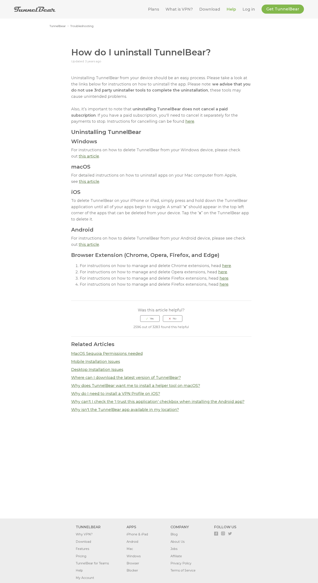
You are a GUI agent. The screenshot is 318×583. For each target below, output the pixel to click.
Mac (130, 549)
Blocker (132, 570)
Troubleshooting (81, 26)
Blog (174, 534)
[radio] (150, 318)
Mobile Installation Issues (95, 361)
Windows (134, 556)
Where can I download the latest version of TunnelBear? (126, 377)
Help (231, 9)
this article (89, 156)
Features (82, 549)
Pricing (81, 556)
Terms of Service (183, 570)
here (189, 121)
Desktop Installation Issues (97, 369)
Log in (249, 9)
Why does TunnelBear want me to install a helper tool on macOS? (135, 385)
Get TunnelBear (282, 9)
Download (209, 9)
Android (132, 542)
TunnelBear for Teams (92, 563)
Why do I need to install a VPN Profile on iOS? (115, 393)
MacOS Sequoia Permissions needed (107, 353)
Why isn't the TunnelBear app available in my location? (125, 409)
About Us (177, 542)
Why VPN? (84, 534)
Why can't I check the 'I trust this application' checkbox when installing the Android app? (157, 401)
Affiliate (176, 556)
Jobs (173, 549)
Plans (153, 9)
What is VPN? (179, 9)
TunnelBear (58, 26)
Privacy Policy (180, 563)
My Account (85, 578)
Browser (133, 563)
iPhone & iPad (137, 534)
